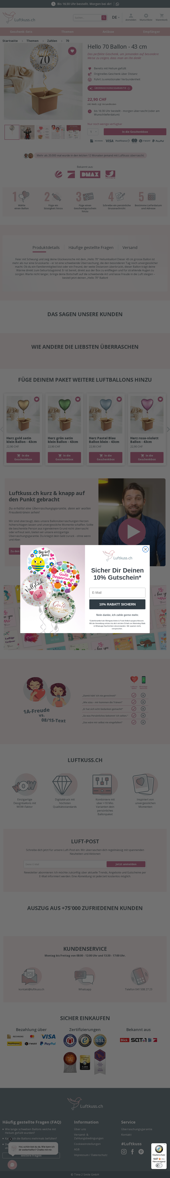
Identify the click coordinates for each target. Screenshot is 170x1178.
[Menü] (165, 1145)
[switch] (159, 1165)
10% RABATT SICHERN (117, 604)
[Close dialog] (145, 549)
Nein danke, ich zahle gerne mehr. (117, 615)
